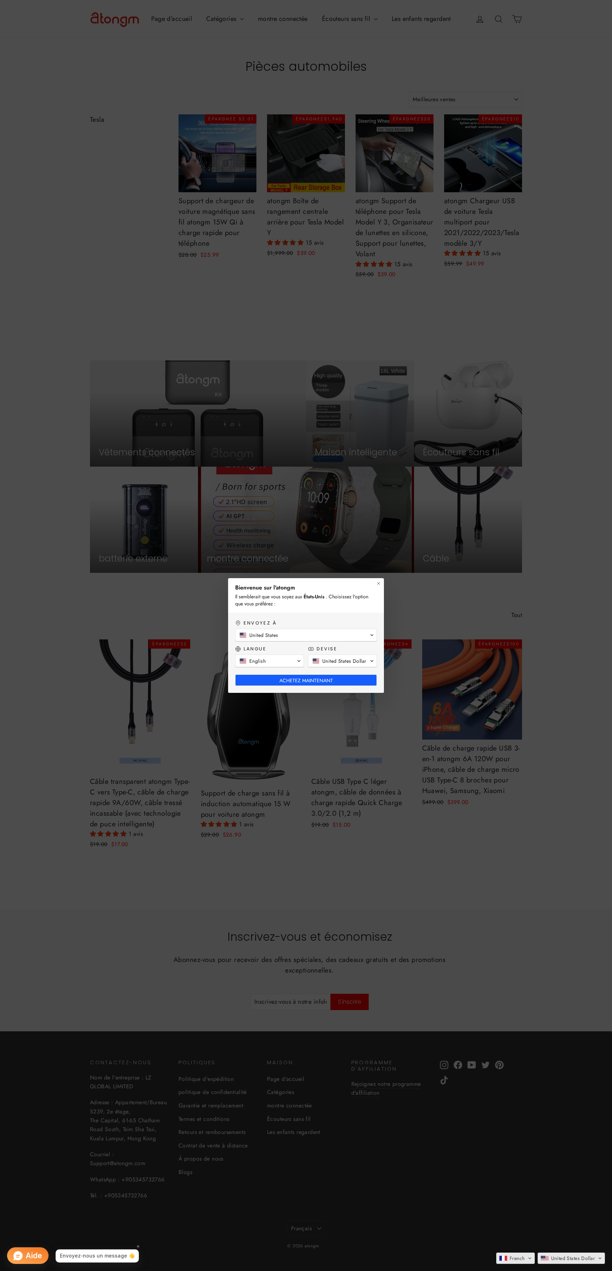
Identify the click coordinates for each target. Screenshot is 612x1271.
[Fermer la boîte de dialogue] (378, 583)
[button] (515, 1258)
